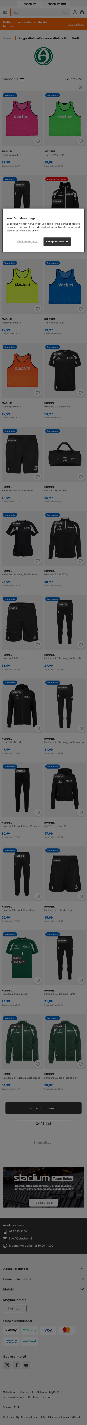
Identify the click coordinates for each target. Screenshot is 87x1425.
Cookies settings (27, 241)
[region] (43, 230)
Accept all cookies (57, 241)
